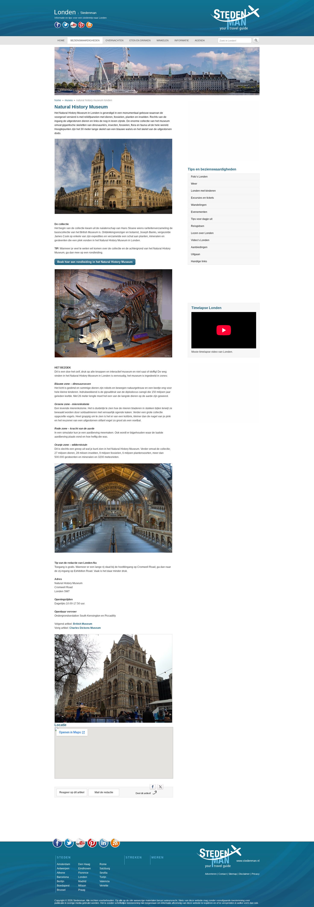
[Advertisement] (114, 818)
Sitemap (233, 874)
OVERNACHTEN (114, 40)
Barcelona (63, 877)
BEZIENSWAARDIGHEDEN (85, 40)
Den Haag (84, 864)
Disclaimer (244, 874)
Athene (61, 872)
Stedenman (88, 13)
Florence (83, 872)
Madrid (82, 881)
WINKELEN (163, 40)
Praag (81, 889)
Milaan (82, 885)
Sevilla (103, 872)
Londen (82, 877)
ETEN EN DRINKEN (140, 40)
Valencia (105, 881)
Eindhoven (84, 868)
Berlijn (60, 881)
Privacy (256, 874)
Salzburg (105, 868)
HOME (61, 40)
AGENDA (200, 40)
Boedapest (63, 885)
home (57, 100)
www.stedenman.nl (248, 860)
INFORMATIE (182, 40)
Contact (223, 874)
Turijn (103, 877)
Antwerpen (63, 868)
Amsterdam (63, 864)
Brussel (61, 889)
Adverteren (211, 874)
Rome (103, 864)
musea (69, 100)
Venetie (104, 885)
